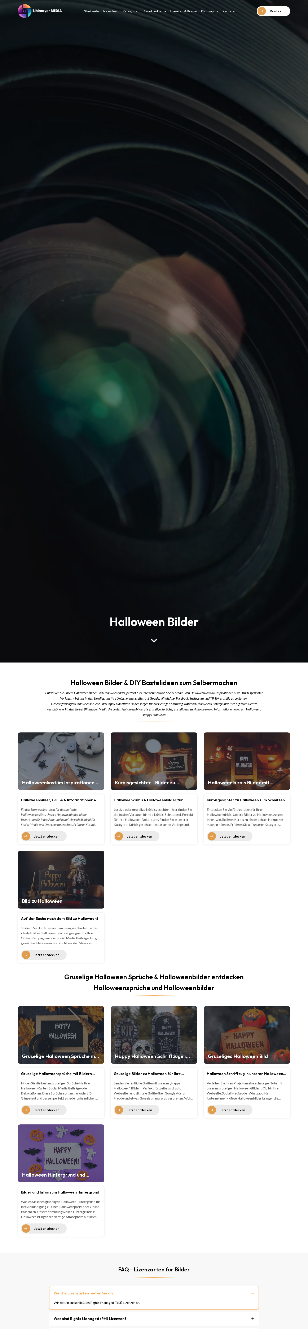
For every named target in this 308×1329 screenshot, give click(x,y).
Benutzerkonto (155, 11)
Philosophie (209, 11)
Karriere (229, 11)
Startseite (91, 11)
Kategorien (131, 11)
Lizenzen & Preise (183, 11)
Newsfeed (111, 11)
